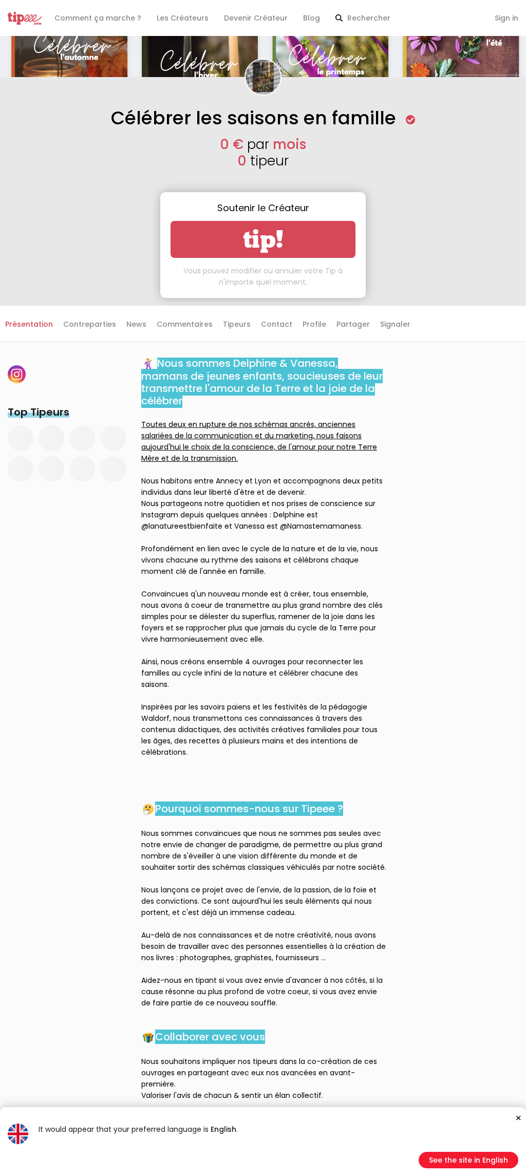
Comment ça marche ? (97, 18)
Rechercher (367, 18)
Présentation (29, 324)
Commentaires (185, 324)
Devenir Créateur (256, 18)
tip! (263, 239)
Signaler (395, 324)
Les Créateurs (183, 18)
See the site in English (468, 1160)
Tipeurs (237, 324)
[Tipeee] (25, 18)
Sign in (506, 18)
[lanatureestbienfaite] (17, 374)
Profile (314, 324)
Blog (311, 18)
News (136, 324)
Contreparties (89, 324)
